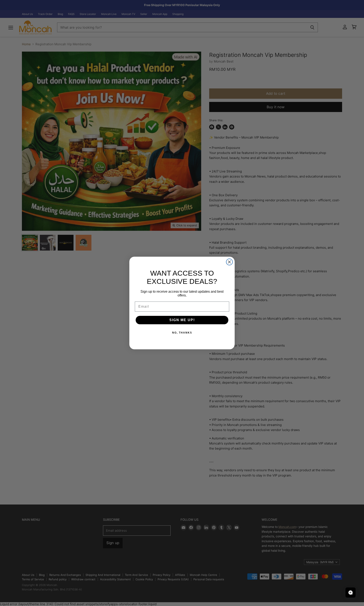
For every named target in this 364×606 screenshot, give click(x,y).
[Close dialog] (229, 262)
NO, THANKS (182, 332)
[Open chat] (350, 592)
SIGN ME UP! (182, 320)
